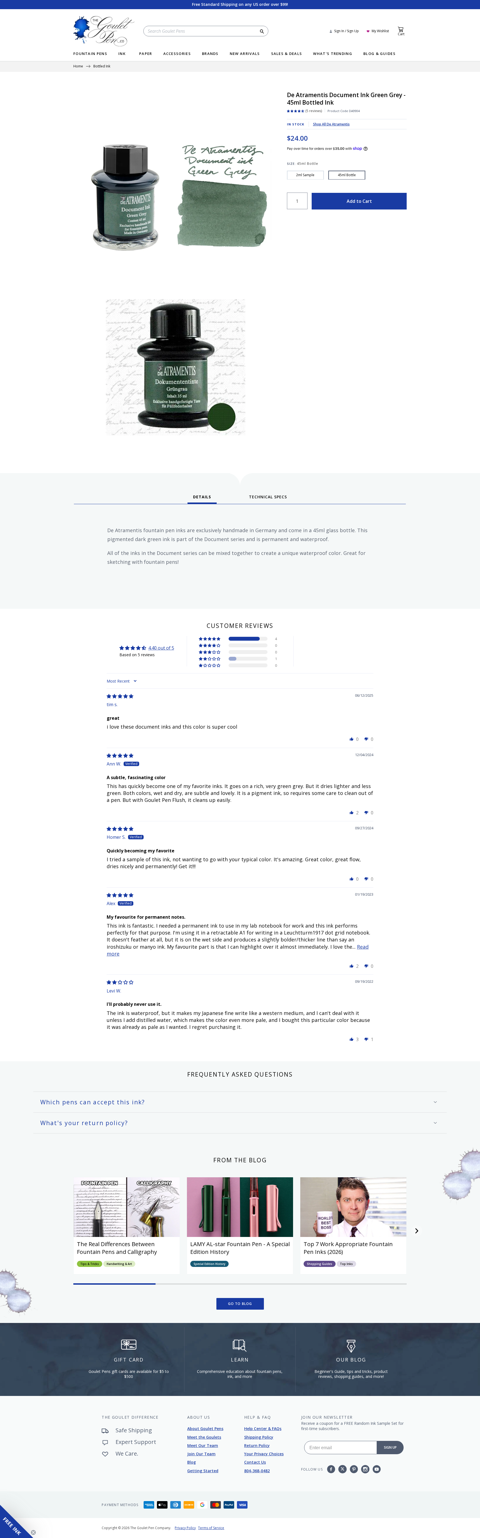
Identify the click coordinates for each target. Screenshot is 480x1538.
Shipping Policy (258, 1437)
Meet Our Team (202, 1445)
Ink (122, 54)
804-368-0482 (257, 1470)
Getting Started (202, 1470)
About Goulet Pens (205, 1428)
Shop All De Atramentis (331, 124)
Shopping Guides (319, 1264)
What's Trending (332, 54)
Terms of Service (211, 1528)
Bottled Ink (101, 67)
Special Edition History (209, 1264)
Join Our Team (201, 1453)
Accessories (177, 54)
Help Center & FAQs (262, 1428)
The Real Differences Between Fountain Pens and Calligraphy (117, 1248)
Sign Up (390, 1447)
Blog (191, 1462)
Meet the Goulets (204, 1437)
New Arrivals (245, 54)
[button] (210, 639)
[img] (120, 696)
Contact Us (255, 1462)
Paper (145, 54)
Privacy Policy (185, 1528)
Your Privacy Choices (264, 1453)
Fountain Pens (90, 54)
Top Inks (346, 1264)
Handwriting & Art (119, 1264)
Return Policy (257, 1445)
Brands (210, 54)
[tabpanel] (240, 554)
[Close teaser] (33, 1532)
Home (78, 67)
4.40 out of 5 (161, 648)
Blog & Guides (379, 54)
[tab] (202, 499)
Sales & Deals (286, 54)
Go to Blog (240, 1303)
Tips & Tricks (89, 1264)
